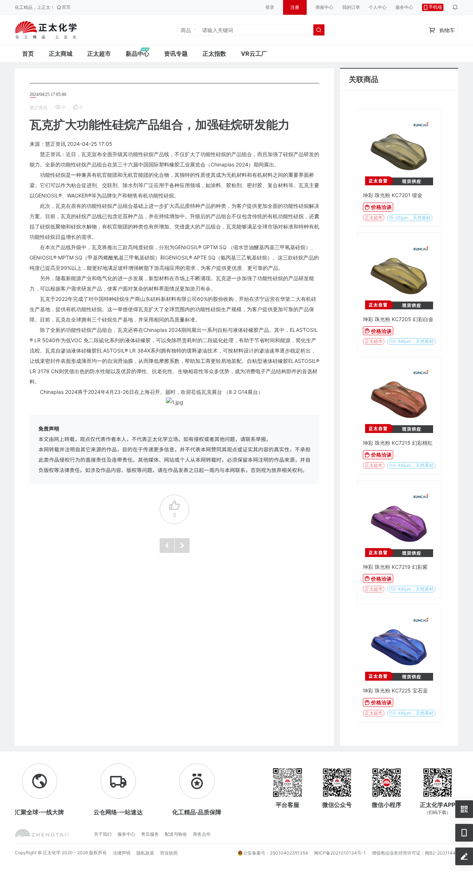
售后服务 (150, 834)
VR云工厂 (254, 53)
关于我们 (103, 834)
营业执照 (169, 853)
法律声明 (121, 853)
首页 (28, 53)
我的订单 (351, 7)
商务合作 (202, 834)
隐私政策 (145, 853)
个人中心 (378, 7)
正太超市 (99, 53)
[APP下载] (464, 833)
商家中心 (324, 7)
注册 (294, 7)
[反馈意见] (464, 856)
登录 (269, 7)
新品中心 (137, 53)
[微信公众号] (464, 809)
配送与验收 (176, 834)
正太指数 (214, 53)
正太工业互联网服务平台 (46, 30)
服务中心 (404, 7)
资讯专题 (176, 53)
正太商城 (60, 53)
